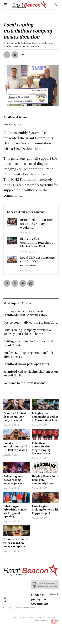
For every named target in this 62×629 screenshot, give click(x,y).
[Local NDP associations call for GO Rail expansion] (12, 259)
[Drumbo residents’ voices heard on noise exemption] (16, 530)
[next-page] (11, 392)
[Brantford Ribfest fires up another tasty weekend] (12, 221)
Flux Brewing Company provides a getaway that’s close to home (27, 332)
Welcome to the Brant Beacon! (24, 383)
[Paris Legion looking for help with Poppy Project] (45, 497)
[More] (23, 54)
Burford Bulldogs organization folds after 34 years (28, 354)
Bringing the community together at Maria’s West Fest (37, 242)
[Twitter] (14, 54)
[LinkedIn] (4, 601)
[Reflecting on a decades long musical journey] (16, 467)
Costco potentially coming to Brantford (30, 322)
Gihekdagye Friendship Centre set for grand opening (15, 511)
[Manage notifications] (54, 621)
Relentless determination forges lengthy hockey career (41, 448)
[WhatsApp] (30, 283)
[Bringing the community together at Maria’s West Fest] (12, 240)
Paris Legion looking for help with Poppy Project (45, 509)
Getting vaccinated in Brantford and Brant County (28, 343)
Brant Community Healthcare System (21, 43)
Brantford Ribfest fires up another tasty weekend (36, 223)
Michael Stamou (18, 117)
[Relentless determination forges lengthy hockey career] (45, 434)
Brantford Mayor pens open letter (26, 364)
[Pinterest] (22, 283)
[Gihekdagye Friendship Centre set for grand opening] (16, 497)
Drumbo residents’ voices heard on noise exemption (15, 543)
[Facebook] (6, 54)
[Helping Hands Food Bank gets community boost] (45, 467)
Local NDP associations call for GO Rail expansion (37, 261)
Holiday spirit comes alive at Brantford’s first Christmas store (25, 313)
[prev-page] (5, 392)
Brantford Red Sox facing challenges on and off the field (30, 373)
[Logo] (29, 4)
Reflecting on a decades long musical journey (13, 480)
